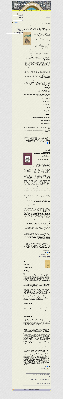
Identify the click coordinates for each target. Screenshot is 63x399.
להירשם (21, 17)
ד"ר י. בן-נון (41, 10)
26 (16, 28)
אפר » (20, 30)
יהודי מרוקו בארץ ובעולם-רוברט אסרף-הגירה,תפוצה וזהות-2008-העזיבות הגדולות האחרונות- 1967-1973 (38, 373)
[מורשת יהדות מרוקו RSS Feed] (13, 389)
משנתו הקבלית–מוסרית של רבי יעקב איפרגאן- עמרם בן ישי (43, 383)
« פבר (22, 30)
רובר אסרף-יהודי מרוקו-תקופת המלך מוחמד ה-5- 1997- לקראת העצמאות (41, 374)
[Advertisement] (34, 14)
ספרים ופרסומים (36, 10)
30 (19, 29)
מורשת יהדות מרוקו (44, 3)
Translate (18, 22)
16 (19, 27)
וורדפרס (35, 389)
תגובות (19, 10)
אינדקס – (45, 10)
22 (20, 28)
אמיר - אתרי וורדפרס (26, 389)
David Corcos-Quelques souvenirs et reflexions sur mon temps (42, 384)
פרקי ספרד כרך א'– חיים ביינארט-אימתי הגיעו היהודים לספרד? (43, 380)
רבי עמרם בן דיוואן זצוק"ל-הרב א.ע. (43, 146)
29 (20, 29)
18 (17, 27)
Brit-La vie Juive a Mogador (44, 256)
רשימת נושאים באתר (24, 10)
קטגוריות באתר (30, 10)
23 (19, 28)
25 (17, 28)
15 (20, 27)
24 (18, 28)
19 (16, 27)
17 (18, 27)
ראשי (49, 10)
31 (18, 29)
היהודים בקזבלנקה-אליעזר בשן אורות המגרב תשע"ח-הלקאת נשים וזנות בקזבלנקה (40, 379)
